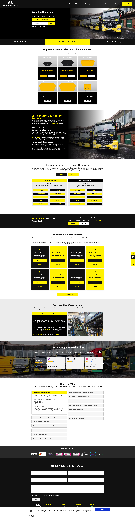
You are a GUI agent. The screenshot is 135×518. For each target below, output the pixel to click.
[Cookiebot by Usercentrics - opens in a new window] (30, 516)
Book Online (80, 265)
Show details (40, 515)
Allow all (102, 509)
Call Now (72, 265)
